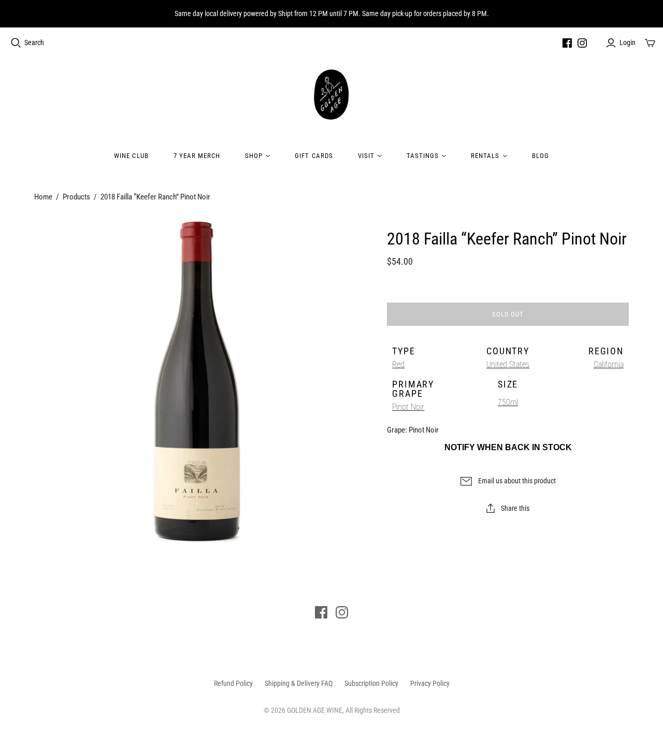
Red (398, 364)
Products (76, 197)
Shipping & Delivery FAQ (299, 683)
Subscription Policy (371, 683)
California (609, 364)
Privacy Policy (430, 683)
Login (627, 42)
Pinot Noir (408, 407)
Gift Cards (314, 156)
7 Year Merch (197, 156)
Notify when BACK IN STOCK (508, 447)
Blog (540, 156)
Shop (254, 156)
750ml (508, 402)
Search (34, 42)
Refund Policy (233, 683)
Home (43, 197)
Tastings (423, 156)
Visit (366, 156)
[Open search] (16, 43)
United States (507, 364)
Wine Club (131, 156)
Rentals (485, 156)
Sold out (508, 314)
